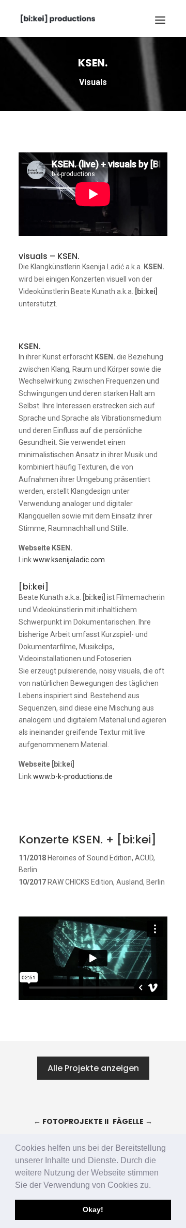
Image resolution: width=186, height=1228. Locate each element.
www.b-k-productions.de (73, 776)
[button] (154, 1185)
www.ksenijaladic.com (69, 560)
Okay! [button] (93, 1209)
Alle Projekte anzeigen (93, 1068)
